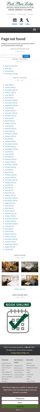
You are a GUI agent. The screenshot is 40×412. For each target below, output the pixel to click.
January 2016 (9, 216)
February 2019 (9, 159)
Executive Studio (19, 375)
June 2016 (8, 206)
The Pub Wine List (7, 374)
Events (28, 372)
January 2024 (9, 110)
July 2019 (8, 152)
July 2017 (8, 185)
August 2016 (9, 203)
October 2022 (9, 123)
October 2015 (9, 221)
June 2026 (8, 85)
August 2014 (9, 247)
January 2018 (9, 177)
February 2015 (9, 234)
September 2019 (10, 149)
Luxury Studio (18, 377)
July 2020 (8, 139)
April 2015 (8, 231)
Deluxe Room (18, 368)
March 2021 (8, 131)
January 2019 (9, 162)
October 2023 (9, 116)
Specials (30, 14)
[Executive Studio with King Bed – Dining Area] (29, 280)
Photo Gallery (22, 14)
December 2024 (10, 100)
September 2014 (10, 244)
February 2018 (9, 175)
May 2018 (8, 172)
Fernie (28, 370)
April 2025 (8, 98)
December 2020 (10, 134)
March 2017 (8, 193)
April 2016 (8, 208)
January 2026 (9, 87)
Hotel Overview (6, 363)
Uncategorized (10, 74)
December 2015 (10, 219)
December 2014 (10, 239)
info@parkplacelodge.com (20, 353)
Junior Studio (18, 372)
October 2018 (9, 167)
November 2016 (10, 201)
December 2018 (10, 165)
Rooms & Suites (11, 14)
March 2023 (8, 121)
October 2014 (9, 242)
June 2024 (8, 108)
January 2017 (9, 195)
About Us (4, 381)
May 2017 (8, 188)
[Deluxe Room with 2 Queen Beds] (29, 267)
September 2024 (10, 105)
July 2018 (8, 170)
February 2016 (9, 213)
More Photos (20, 289)
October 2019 (9, 146)
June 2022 (8, 126)
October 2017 (9, 183)
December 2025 (10, 90)
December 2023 (10, 113)
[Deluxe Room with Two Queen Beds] (10, 280)
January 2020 (9, 141)
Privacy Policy (31, 381)
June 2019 (8, 154)
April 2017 (8, 190)
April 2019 (8, 157)
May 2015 (8, 229)
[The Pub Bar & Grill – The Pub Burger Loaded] (10, 267)
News (7, 69)
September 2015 (10, 224)
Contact (29, 377)
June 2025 (8, 95)
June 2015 (8, 226)
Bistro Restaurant (7, 365)
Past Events (30, 374)
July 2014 (8, 249)
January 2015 (9, 237)
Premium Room (19, 370)
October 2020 (9, 136)
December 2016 (10, 198)
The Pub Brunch (6, 372)
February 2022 (9, 128)
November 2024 (10, 103)
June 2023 (8, 118)
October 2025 (9, 92)
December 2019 (10, 144)
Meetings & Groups (32, 368)
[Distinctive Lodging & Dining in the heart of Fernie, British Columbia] (20, 6)
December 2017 (10, 180)
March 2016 (8, 211)
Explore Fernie (10, 66)
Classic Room (18, 366)
